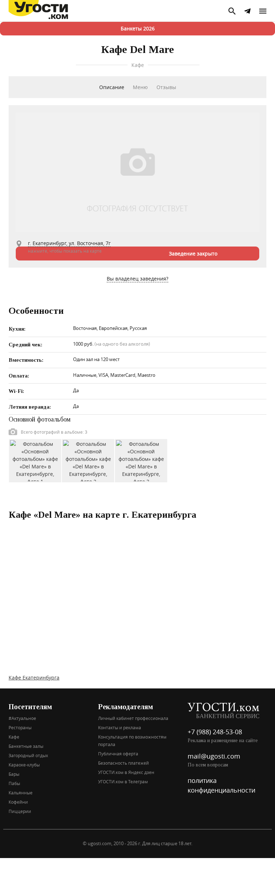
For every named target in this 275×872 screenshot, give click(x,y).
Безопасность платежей (123, 763)
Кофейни (18, 802)
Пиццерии (20, 811)
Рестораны (20, 727)
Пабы (14, 783)
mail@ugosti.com (214, 756)
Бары (14, 774)
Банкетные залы (26, 746)
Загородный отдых (28, 755)
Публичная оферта (118, 753)
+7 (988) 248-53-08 (215, 731)
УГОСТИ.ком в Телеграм (123, 781)
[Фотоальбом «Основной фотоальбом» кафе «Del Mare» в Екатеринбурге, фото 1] (35, 460)
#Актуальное (22, 718)
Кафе (14, 737)
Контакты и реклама (119, 727)
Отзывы (166, 87)
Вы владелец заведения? (137, 278)
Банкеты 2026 (138, 28)
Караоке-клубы (24, 765)
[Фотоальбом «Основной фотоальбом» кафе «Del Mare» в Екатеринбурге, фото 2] (88, 460)
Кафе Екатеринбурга (34, 677)
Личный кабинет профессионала (133, 718)
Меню (140, 87)
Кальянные (21, 792)
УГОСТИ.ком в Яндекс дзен (126, 772)
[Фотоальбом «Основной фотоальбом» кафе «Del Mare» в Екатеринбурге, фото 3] (141, 460)
